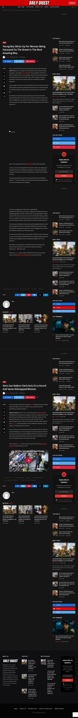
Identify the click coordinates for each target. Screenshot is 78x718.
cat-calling (25, 73)
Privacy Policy (64, 181)
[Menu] (3, 7)
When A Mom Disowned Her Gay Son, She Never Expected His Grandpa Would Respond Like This (66, 42)
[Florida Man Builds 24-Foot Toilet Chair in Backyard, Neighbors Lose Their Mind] (10, 318)
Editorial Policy (32, 708)
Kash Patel (59, 340)
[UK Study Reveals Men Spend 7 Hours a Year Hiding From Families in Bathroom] (26, 318)
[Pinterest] (4, 79)
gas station (41, 413)
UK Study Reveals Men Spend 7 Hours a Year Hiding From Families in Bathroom (25, 327)
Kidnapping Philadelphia (38, 477)
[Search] (72, 7)
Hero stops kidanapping (19, 477)
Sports (37, 7)
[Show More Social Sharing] (37, 61)
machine (14, 423)
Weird (32, 405)
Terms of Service (59, 708)
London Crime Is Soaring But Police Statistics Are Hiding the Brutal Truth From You (40, 327)
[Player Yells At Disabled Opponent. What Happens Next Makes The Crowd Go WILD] (55, 66)
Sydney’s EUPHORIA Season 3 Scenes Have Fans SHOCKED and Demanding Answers (67, 50)
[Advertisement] (32, 118)
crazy (16, 253)
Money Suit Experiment (23, 255)
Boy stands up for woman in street (10, 289)
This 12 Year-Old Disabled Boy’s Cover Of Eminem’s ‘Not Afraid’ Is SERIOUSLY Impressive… (51, 688)
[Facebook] (4, 72)
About (16, 708)
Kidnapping (28, 477)
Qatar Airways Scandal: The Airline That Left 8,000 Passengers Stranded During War (67, 58)
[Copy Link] (4, 89)
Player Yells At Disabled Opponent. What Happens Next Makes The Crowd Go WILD (66, 66)
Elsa (8, 57)
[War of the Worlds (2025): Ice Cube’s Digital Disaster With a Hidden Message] (64, 326)
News (23, 7)
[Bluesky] (4, 86)
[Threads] (4, 82)
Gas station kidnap (7, 477)
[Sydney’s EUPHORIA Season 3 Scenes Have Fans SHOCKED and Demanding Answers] (55, 51)
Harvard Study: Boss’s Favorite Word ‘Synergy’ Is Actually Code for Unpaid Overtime (66, 117)
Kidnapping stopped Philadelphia (10, 480)
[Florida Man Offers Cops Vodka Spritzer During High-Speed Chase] (43, 661)
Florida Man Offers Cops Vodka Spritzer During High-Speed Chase (51, 664)
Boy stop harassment (25, 289)
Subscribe (72, 3)
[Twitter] (4, 76)
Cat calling (33, 289)
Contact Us (23, 708)
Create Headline (54, 7)
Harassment (40, 289)
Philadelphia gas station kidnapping (28, 480)
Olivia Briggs (56, 96)
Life (41, 7)
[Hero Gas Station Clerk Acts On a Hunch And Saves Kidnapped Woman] (25, 366)
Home (19, 7)
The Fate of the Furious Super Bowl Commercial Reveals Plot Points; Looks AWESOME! (51, 675)
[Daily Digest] (39, 3)
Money (46, 7)
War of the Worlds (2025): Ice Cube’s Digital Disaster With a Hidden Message (65, 336)
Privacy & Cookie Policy (45, 708)
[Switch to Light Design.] (75, 7)
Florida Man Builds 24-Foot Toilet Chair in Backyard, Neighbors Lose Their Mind (9, 327)
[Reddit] (4, 92)
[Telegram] (4, 96)
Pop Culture (29, 7)
